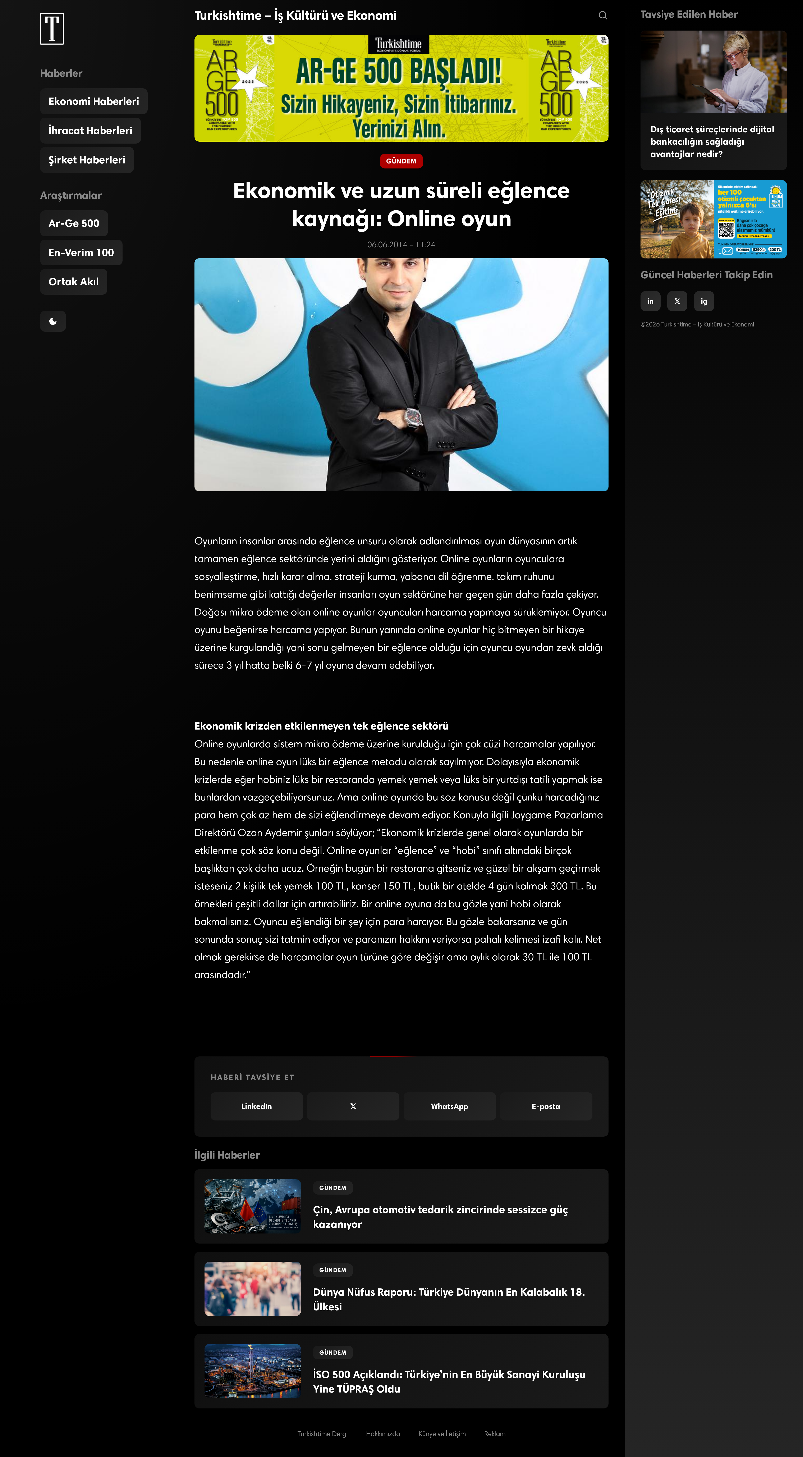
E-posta (546, 1106)
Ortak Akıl (74, 281)
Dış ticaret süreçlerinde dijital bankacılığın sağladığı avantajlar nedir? (712, 141)
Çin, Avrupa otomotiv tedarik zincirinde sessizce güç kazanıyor (440, 1217)
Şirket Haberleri (87, 160)
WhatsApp (449, 1106)
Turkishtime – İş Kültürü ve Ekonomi (295, 15)
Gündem (401, 161)
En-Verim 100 (81, 252)
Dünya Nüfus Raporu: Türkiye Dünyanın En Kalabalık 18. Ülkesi (449, 1299)
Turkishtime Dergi (322, 1434)
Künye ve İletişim (442, 1434)
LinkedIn (256, 1106)
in (650, 301)
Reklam (495, 1434)
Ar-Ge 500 (74, 223)
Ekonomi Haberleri (94, 101)
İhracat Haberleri (91, 130)
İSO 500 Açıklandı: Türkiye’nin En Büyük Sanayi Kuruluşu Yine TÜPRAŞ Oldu (449, 1381)
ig (704, 301)
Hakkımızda (383, 1434)
